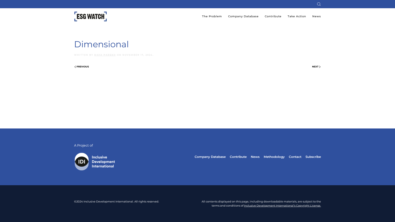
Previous (83, 66)
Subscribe (313, 157)
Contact (295, 157)
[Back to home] (90, 16)
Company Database (243, 16)
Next (315, 66)
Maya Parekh (105, 54)
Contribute (273, 16)
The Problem (212, 16)
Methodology (274, 157)
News (316, 16)
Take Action (297, 16)
